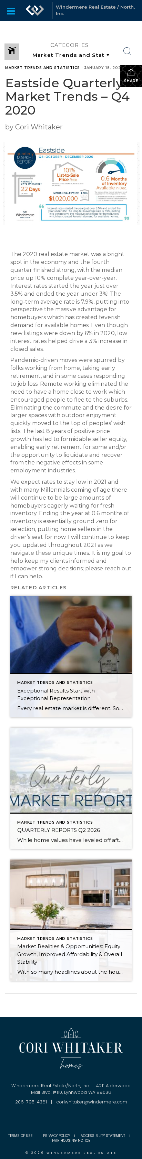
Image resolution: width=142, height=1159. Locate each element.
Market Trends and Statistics (42, 68)
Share (131, 81)
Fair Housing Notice (71, 1140)
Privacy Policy (56, 1135)
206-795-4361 (31, 1102)
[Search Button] (127, 51)
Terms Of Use (20, 1135)
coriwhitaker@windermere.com (91, 1102)
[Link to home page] (35, 10)
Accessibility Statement (103, 1135)
